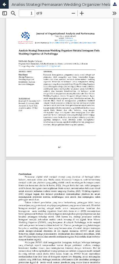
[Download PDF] (114, 4)
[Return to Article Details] (4, 4)
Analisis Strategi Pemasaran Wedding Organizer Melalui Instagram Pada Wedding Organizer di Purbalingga (65, 4)
